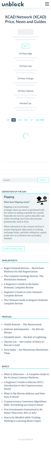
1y (31, 120)
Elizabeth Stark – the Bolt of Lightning (25, 337)
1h (8, 120)
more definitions (13, 249)
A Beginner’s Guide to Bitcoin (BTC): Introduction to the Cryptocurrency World (24, 385)
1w (19, 120)
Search (43, 180)
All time (40, 120)
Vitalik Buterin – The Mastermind (22, 324)
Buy (26, 46)
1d (13, 120)
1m (25, 120)
